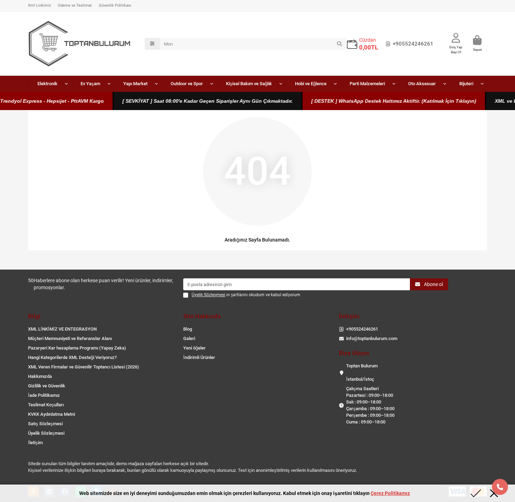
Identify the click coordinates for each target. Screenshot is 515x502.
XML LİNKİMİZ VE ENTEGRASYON (62, 329)
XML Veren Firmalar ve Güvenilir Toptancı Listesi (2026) (83, 366)
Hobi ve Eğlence (311, 83)
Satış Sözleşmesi (45, 423)
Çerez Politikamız (390, 493)
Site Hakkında (202, 316)
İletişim (35, 442)
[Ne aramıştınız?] (339, 43)
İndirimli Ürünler (199, 357)
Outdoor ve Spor (187, 83)
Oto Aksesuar (422, 83)
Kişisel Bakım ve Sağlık (249, 83)
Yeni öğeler (194, 348)
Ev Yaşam (90, 83)
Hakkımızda (40, 376)
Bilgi (34, 316)
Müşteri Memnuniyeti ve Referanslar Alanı (70, 338)
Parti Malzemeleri (367, 83)
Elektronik (47, 83)
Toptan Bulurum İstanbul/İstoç (362, 372)
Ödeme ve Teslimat (75, 5)
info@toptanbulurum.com (371, 338)
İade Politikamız (44, 395)
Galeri (189, 338)
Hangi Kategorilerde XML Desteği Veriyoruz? (72, 357)
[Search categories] (152, 44)
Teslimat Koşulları (46, 404)
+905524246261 (413, 44)
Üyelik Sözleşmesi (46, 433)
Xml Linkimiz (39, 5)
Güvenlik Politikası (115, 5)
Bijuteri (466, 83)
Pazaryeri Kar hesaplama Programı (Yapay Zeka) (77, 348)
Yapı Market (135, 83)
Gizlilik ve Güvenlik (46, 385)
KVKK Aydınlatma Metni (51, 414)
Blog (187, 329)
